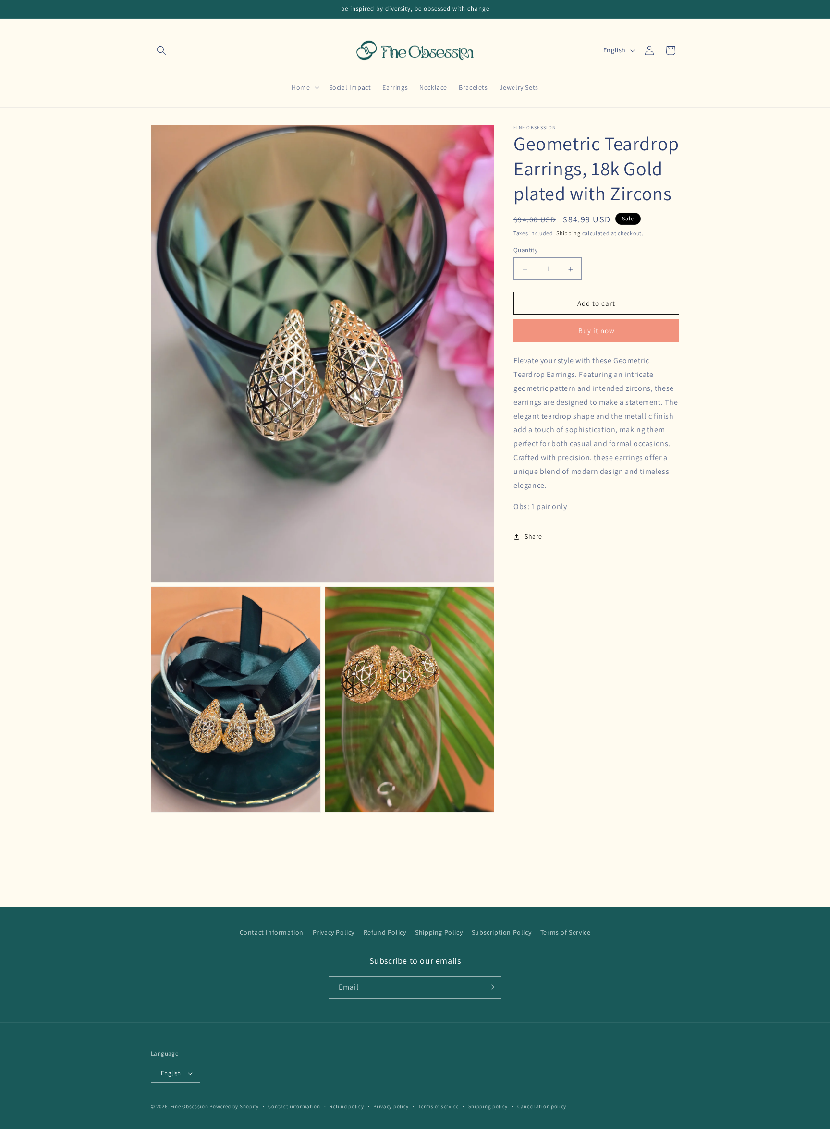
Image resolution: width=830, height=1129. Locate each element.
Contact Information (272, 932)
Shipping (568, 233)
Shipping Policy (439, 932)
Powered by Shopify (234, 1107)
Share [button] (533, 536)
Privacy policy (391, 1106)
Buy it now (596, 331)
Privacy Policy (333, 932)
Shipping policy (488, 1106)
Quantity (525, 250)
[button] (161, 50)
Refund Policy (385, 932)
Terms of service (438, 1106)
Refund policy (347, 1106)
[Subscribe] (490, 987)
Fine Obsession (189, 1107)
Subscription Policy (501, 932)
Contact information (294, 1106)
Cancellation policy (541, 1106)
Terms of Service (565, 932)
